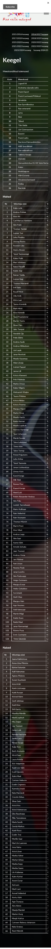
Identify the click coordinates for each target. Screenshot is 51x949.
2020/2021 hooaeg (39, 42)
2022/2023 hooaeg (39, 46)
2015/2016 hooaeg (20, 34)
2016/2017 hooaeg (39, 34)
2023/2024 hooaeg (22, 50)
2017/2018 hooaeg (20, 38)
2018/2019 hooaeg (39, 38)
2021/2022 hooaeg (20, 46)
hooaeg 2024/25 (41, 50)
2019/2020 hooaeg (20, 42)
